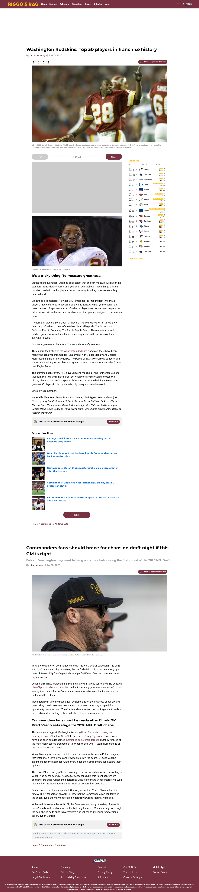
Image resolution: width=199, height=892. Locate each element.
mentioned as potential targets (82, 739)
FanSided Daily (40, 872)
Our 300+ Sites (131, 867)
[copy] (48, 62)
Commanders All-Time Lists (54, 524)
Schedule (64, 4)
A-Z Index (103, 877)
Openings (66, 867)
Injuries (98, 4)
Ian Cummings (38, 55)
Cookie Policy (160, 872)
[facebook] (178, 4)
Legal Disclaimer (41, 877)
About (35, 867)
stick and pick (60, 754)
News (44, 4)
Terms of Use (130, 872)
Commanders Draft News (53, 845)
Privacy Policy (105, 872)
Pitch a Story (68, 872)
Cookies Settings (132, 877)
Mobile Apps (159, 867)
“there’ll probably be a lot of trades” (50, 687)
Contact (102, 867)
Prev (39, 156)
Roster (88, 4)
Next (113, 156)
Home (35, 524)
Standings (77, 4)
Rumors (53, 4)
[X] (183, 4)
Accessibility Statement (74, 877)
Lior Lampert (37, 565)
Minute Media (17, 884)
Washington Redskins (75, 351)
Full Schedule (136, 258)
